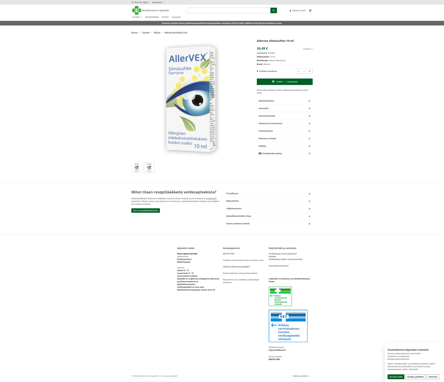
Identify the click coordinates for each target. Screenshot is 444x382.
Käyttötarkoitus (266, 100)
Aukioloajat (157, 2)
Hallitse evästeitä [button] (300, 376)
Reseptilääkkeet (152, 17)
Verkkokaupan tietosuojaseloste (283, 253)
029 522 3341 (274, 359)
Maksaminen (232, 201)
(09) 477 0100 (228, 253)
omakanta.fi (211, 198)
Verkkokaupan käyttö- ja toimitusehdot (286, 259)
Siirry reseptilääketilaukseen (145, 210)
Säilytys (262, 146)
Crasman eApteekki (169, 376)
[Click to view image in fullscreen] (191, 98)
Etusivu (134, 32)
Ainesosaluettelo (267, 115)
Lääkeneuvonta (233, 208)
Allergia (157, 32)
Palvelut (165, 17)
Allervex (266, 64)
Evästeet (272, 256)
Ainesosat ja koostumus (270, 123)
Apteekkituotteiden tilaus (238, 216)
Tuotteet (136, 17)
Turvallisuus (232, 193)
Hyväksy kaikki (395, 377)
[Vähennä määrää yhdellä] (299, 71)
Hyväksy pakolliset (415, 377)
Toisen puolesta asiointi (238, 223)
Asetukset (433, 377)
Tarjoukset (176, 17)
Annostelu (264, 108)
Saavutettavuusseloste (278, 265)
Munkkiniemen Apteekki (155, 10)
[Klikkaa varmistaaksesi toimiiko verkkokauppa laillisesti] (291, 296)
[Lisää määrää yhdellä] (310, 71)
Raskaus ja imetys (267, 138)
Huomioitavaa (266, 130)
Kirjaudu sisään (299, 10)
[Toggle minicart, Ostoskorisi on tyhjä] (310, 10)
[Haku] (273, 10)
